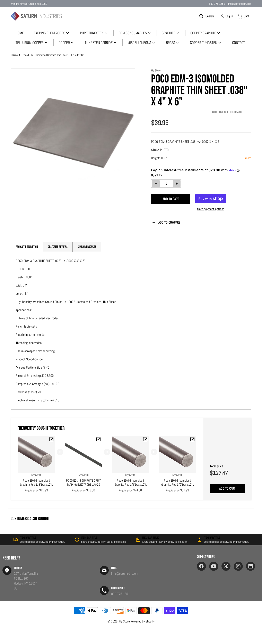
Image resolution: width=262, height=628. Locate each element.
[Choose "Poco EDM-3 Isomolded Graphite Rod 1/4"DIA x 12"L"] (145, 439)
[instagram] (238, 566)
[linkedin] (250, 566)
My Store (124, 621)
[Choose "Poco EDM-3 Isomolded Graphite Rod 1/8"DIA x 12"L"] (51, 439)
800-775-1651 (217, 4)
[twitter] (225, 566)
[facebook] (201, 566)
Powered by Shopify (143, 621)
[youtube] (213, 566)
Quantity (156, 175)
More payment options (210, 209)
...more (247, 158)
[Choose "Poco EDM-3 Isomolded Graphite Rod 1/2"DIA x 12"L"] (192, 439)
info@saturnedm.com (239, 4)
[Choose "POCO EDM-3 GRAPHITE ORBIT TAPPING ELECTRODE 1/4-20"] (98, 439)
